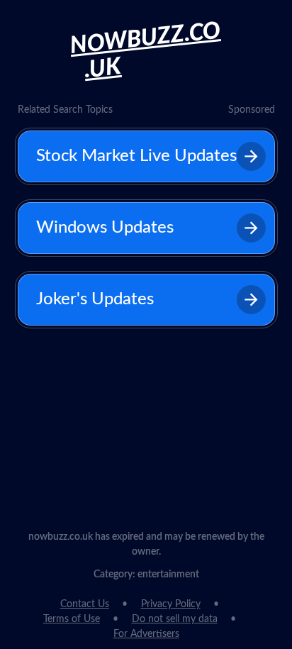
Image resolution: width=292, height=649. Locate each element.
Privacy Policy (171, 604)
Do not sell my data (175, 619)
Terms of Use (71, 619)
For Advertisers (146, 634)
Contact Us (84, 604)
